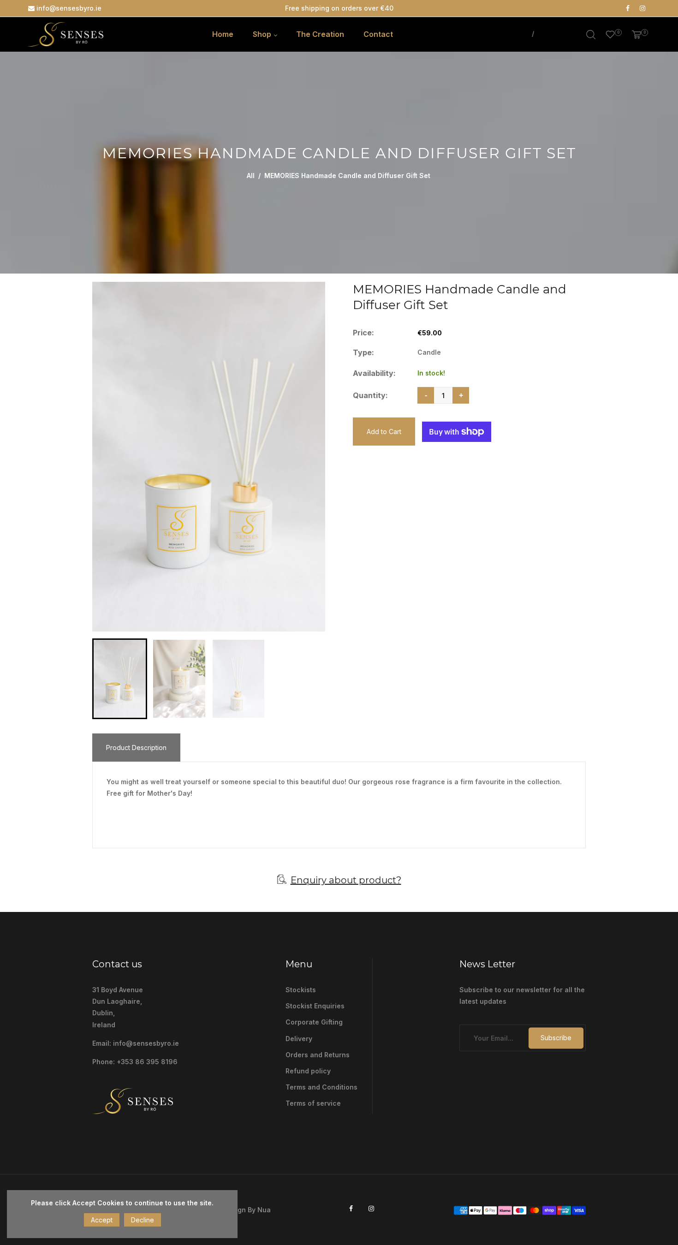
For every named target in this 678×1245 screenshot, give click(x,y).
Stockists (300, 990)
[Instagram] (642, 8)
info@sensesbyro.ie (68, 8)
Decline (142, 1220)
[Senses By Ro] (65, 33)
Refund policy (308, 1071)
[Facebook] (628, 8)
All (251, 175)
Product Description (136, 747)
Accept (102, 1220)
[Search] (591, 35)
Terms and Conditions (321, 1087)
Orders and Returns (317, 1055)
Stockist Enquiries (315, 1006)
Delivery (298, 1038)
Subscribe (556, 1038)
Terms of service (313, 1103)
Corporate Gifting (314, 1022)
